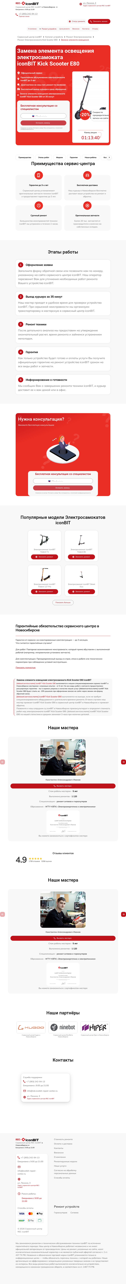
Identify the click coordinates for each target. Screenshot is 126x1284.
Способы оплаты (62, 1177)
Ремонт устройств (49, 29)
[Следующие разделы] (109, 157)
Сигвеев (74, 1212)
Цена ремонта (64, 29)
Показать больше (63, 602)
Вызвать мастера (64, 786)
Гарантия (74, 157)
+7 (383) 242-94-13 (28, 13)
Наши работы (90, 157)
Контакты (85, 29)
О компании (32, 29)
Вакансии (75, 29)
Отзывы (95, 29)
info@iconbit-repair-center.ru (27, 1172)
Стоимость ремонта (63, 1139)
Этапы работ (43, 157)
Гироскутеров (60, 1212)
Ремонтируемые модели (65, 1161)
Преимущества (24, 157)
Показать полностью (26, 667)
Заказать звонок (100, 21)
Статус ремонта (78, 21)
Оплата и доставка (63, 1143)
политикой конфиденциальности (81, 493)
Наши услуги (60, 1166)
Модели (59, 157)
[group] (31, 1030)
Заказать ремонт (46, 557)
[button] (123, 762)
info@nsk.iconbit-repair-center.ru (42, 1091)
